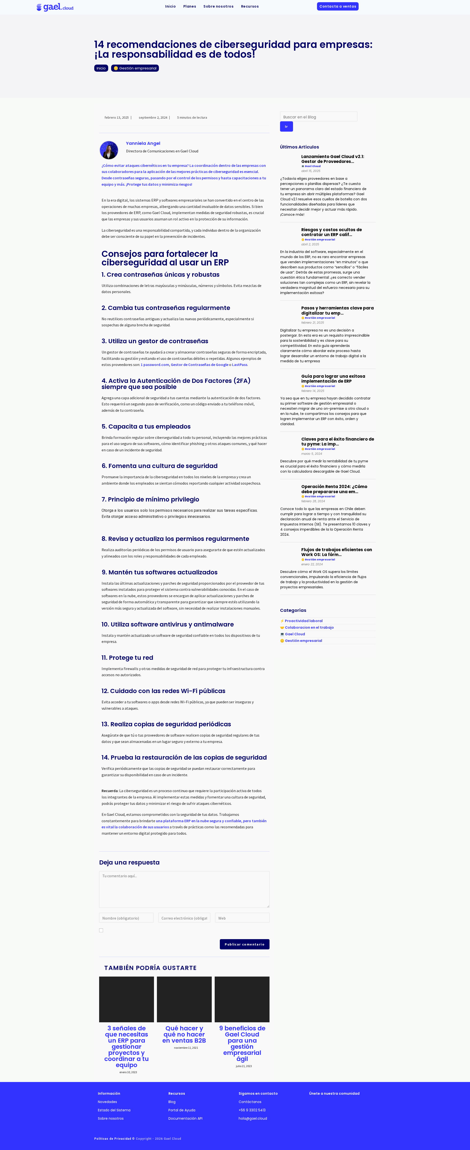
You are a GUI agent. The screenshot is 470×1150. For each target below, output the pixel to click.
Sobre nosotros (111, 1118)
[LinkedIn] (331, 1107)
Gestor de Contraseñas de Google (199, 364)
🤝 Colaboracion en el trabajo (307, 627)
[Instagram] (316, 1107)
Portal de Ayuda (181, 1110)
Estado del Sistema (114, 1110)
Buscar (286, 109)
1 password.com (155, 364)
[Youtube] (346, 1107)
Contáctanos (250, 1101)
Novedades (107, 1101)
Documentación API (185, 1118)
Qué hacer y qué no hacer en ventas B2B (184, 1034)
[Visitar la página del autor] (109, 149)
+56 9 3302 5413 (252, 1110)
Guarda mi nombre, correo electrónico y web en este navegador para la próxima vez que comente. (187, 930)
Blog (172, 1101)
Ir (286, 126)
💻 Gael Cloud (292, 634)
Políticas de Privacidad (112, 1138)
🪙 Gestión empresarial (301, 640)
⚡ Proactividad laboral (301, 620)
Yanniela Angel (143, 143)
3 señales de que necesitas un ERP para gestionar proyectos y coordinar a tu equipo (126, 1046)
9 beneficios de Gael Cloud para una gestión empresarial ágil (242, 1043)
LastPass (239, 364)
